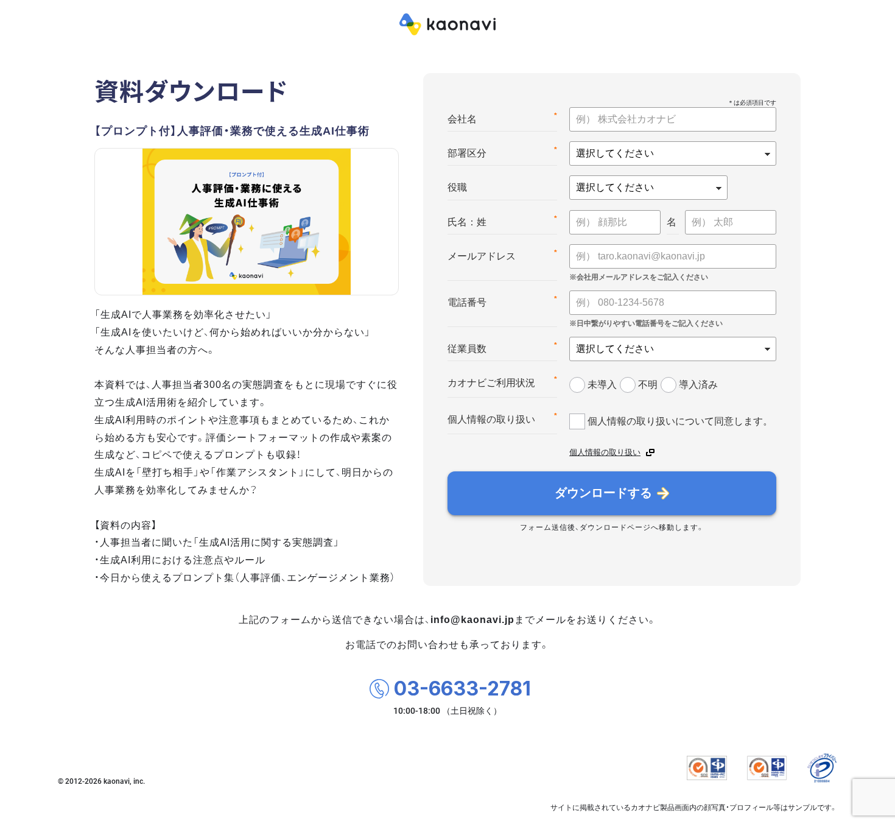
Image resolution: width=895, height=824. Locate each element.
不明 (648, 384)
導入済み (698, 384)
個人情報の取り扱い (502, 418)
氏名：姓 (502, 220)
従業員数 (502, 347)
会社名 (502, 117)
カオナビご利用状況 (502, 381)
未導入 (602, 384)
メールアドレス (502, 254)
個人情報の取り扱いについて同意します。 (680, 421)
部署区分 (502, 152)
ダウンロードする (603, 492)
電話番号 (502, 301)
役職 (457, 187)
